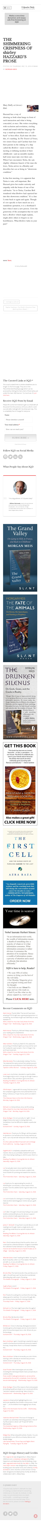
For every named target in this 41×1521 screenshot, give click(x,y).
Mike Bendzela (8, 1061)
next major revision (9, 1465)
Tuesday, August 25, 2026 (21, 1054)
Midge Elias (6, 1435)
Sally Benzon (7, 1133)
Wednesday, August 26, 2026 (22, 1024)
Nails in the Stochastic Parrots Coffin (15, 1409)
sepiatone (6, 1400)
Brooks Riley (7, 1273)
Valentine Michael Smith (11, 1418)
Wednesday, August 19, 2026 (27, 1380)
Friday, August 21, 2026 (10, 1266)
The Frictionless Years (10, 1177)
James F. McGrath (8, 1225)
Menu (8, 8)
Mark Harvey (7, 1013)
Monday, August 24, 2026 (11, 1100)
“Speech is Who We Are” (11, 1067)
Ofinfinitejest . (7, 1089)
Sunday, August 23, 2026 (22, 1126)
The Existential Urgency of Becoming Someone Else (20, 1426)
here (9, 260)
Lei (4, 1168)
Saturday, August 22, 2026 (11, 1161)
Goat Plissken (7, 1370)
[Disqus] (20, 341)
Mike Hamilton (8, 1044)
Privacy (24, 444)
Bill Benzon (6, 1326)
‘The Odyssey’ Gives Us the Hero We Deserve (17, 1098)
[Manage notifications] (35, 1516)
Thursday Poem (8, 1301)
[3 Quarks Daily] (28, 8)
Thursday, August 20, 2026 (22, 1334)
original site (10, 1457)
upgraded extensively (13, 1463)
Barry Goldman (8, 1341)
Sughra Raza (7, 1286)
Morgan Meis (11, 69)
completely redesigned (20, 1459)
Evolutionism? (7, 1126)
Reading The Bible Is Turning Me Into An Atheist (18, 1081)
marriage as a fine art (12, 302)
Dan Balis (26, 1463)
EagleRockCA (7, 1151)
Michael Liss (7, 1107)
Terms (19, 444)
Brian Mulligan (8, 1118)
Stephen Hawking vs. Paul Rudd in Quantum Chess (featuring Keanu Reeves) (20, 308)
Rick (4, 1295)
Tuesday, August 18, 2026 (18, 1444)
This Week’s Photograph (11, 1279)
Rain (4, 1242)
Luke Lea (6, 1074)
